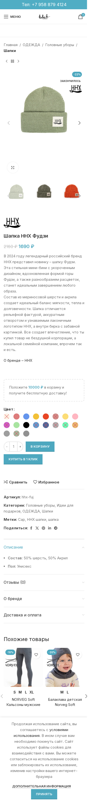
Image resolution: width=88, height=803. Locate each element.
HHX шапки (36, 519)
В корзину (40, 446)
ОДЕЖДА (31, 44)
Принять (44, 794)
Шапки (10, 50)
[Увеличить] (12, 167)
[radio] (7, 416)
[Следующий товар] (18, 61)
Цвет (8, 409)
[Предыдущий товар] (7, 61)
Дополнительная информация (41, 786)
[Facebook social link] (31, 528)
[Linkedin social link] (50, 528)
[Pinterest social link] (43, 528)
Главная (11, 44)
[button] (8, 123)
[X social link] (37, 528)
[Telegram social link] (56, 528)
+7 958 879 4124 (49, 4)
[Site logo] (44, 16)
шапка (53, 519)
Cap (21, 519)
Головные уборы (59, 44)
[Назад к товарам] (12, 61)
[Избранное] (36, 654)
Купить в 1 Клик (23, 459)
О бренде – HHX (18, 360)
